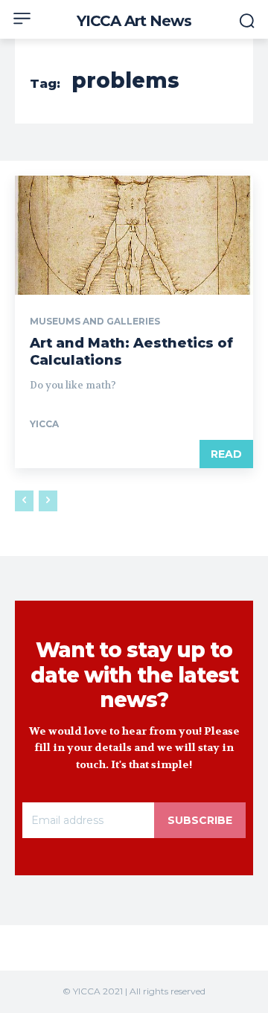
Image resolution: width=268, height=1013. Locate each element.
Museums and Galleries (95, 321)
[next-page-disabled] (48, 500)
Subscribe (200, 820)
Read (226, 454)
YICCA (44, 423)
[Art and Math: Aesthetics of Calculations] (134, 235)
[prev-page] (24, 500)
